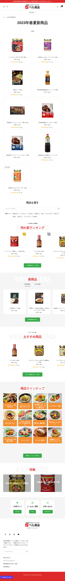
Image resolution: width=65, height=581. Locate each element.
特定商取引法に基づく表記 (10, 563)
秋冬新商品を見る (32, 319)
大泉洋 (14, 216)
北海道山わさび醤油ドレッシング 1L (47, 155)
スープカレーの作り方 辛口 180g (17, 57)
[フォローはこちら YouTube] (18, 534)
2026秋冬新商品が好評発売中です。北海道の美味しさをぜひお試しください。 (32, 1)
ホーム (4, 17)
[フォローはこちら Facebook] (5, 534)
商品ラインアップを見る (32, 455)
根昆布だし (37, 213)
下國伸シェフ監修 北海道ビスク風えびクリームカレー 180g (39, 309)
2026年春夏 (38, 284)
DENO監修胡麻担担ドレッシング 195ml (47, 89)
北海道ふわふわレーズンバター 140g (47, 57)
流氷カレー (56, 213)
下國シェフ (20, 216)
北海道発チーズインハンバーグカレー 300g (17, 155)
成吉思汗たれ (15, 213)
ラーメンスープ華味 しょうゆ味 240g (14, 251)
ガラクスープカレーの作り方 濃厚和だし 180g (39, 361)
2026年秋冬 (27, 284)
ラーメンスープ (27, 216)
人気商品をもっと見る (32, 265)
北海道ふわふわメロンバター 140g (17, 188)
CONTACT (47, 511)
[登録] (26, 551)
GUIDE (17, 511)
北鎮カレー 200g (17, 89)
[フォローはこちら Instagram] (14, 534)
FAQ (32, 511)
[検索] (7, 6)
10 (43, 367)
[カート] (61, 6)
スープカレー (23, 213)
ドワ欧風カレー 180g (14, 308)
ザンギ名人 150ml (39, 251)
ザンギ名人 (30, 213)
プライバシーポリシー (9, 560)
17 (18, 256)
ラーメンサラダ (48, 213)
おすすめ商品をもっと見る (32, 374)
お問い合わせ (6, 557)
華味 (42, 213)
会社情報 (5, 566)
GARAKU (35, 216)
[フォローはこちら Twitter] (10, 534)
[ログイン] (57, 6)
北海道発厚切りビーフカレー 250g (48, 122)
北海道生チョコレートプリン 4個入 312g (17, 122)
